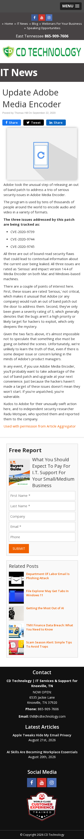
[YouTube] (41, 17)
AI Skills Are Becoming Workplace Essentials (42, 752)
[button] (71, 6)
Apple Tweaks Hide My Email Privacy (42, 735)
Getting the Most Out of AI (45, 608)
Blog (35, 24)
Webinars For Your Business (62, 24)
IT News (22, 24)
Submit (19, 548)
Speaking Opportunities (43, 28)
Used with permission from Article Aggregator (40, 426)
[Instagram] (49, 17)
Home (9, 24)
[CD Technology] (42, 51)
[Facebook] (34, 17)
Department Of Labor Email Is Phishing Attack (48, 576)
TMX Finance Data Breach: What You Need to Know (49, 627)
